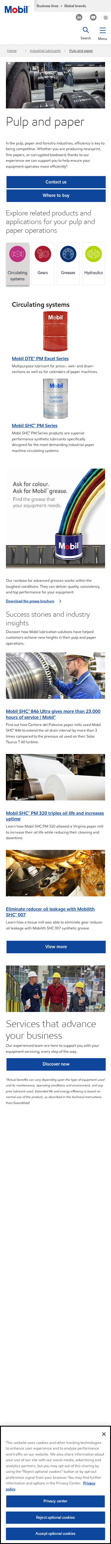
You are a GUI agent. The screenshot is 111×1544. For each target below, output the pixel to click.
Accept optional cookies (55, 1533)
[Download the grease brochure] (55, 520)
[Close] (103, 1434)
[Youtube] (93, 18)
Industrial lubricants (45, 50)
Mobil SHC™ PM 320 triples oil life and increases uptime (55, 816)
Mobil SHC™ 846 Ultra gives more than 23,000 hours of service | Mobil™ (53, 714)
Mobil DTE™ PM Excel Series (40, 358)
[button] (102, 33)
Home (12, 50)
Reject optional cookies (55, 1517)
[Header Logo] (17, 6)
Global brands (75, 5)
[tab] (17, 263)
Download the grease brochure (30, 601)
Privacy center (56, 1501)
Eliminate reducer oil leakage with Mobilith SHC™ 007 (50, 912)
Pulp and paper (81, 50)
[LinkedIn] (79, 18)
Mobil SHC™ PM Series (34, 425)
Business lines (47, 5)
